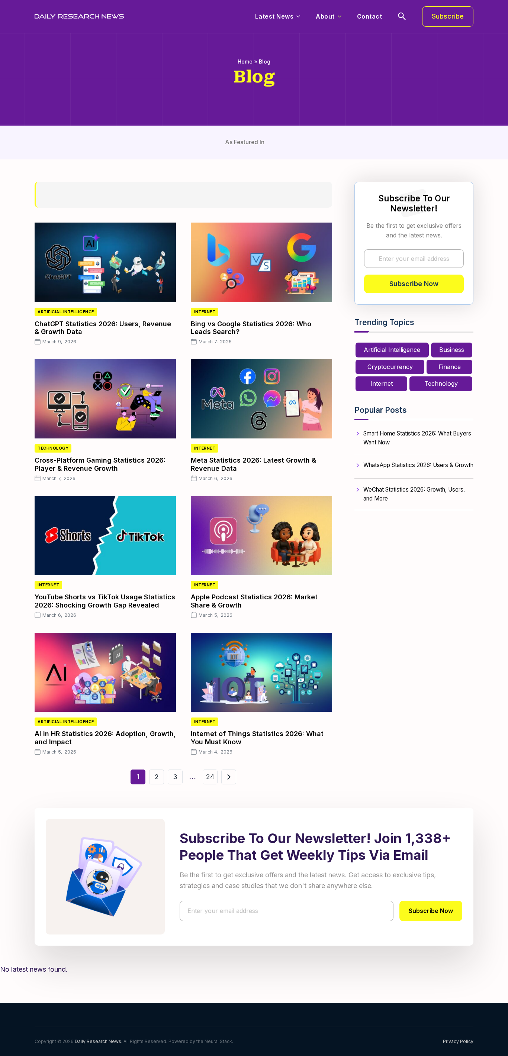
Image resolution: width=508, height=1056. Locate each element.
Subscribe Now (413, 284)
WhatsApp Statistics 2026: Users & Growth (418, 465)
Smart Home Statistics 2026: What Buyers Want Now (417, 438)
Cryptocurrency (390, 366)
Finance (449, 366)
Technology (53, 448)
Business (451, 349)
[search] (402, 16)
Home (245, 61)
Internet (204, 312)
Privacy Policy (458, 1041)
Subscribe (448, 16)
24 (210, 777)
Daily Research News (98, 1041)
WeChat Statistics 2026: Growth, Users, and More (414, 494)
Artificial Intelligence (66, 312)
